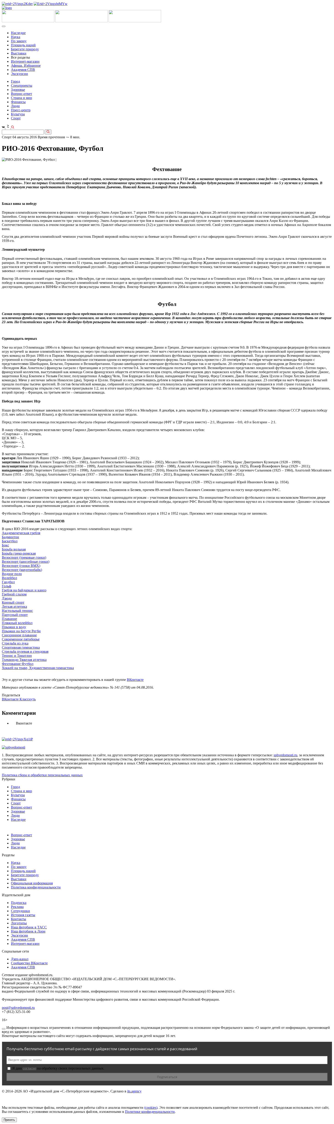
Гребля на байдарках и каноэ (24, 590)
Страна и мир (21, 98)
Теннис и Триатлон (17, 656)
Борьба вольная (14, 549)
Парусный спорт (15, 615)
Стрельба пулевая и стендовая (25, 651)
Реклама (17, 907)
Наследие (18, 33)
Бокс (5, 545)
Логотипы (19, 923)
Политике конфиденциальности (150, 1112)
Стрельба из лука (15, 643)
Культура (18, 114)
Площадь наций (23, 45)
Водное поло (12, 574)
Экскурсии (19, 74)
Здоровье (18, 90)
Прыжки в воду (14, 627)
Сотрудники (20, 911)
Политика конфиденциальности (36, 887)
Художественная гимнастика (51, 668)
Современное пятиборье (21, 639)
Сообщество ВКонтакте (29, 963)
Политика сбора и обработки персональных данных (42, 775)
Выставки (18, 53)
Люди (15, 106)
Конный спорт (13, 602)
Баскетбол (9, 541)
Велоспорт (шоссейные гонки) (25, 561)
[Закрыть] (3, 1029)
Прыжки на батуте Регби (21, 631)
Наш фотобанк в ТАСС (29, 927)
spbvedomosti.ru (285, 755)
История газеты (23, 915)
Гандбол (8, 582)
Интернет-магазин (25, 61)
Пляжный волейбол (17, 623)
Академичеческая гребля (21, 533)
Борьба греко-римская (19, 553)
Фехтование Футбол (17, 664)
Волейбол (9, 578)
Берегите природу (25, 49)
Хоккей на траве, (15, 668)
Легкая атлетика (14, 606)
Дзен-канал (19, 959)
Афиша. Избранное (26, 65)
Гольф (6, 586)
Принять (9, 1120)
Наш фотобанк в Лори (28, 931)
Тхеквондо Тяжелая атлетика (24, 660)
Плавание (9, 619)
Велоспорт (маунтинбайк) (22, 570)
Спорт (16, 118)
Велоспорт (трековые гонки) (24, 557)
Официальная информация (32, 883)
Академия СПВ (23, 70)
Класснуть (28, 699)
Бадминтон (10, 537)
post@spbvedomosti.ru (18, 1008)
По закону (19, 41)
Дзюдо (7, 598)
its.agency (134, 1091)
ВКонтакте (135, 680)
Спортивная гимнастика (21, 647)
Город (15, 81)
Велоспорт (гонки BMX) (21, 566)
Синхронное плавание (19, 635)
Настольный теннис (17, 611)
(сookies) (150, 1107)
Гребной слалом (14, 594)
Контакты (18, 919)
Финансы (18, 102)
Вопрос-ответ (21, 94)
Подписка (18, 903)
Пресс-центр (20, 110)
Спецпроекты (21, 85)
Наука (15, 37)
